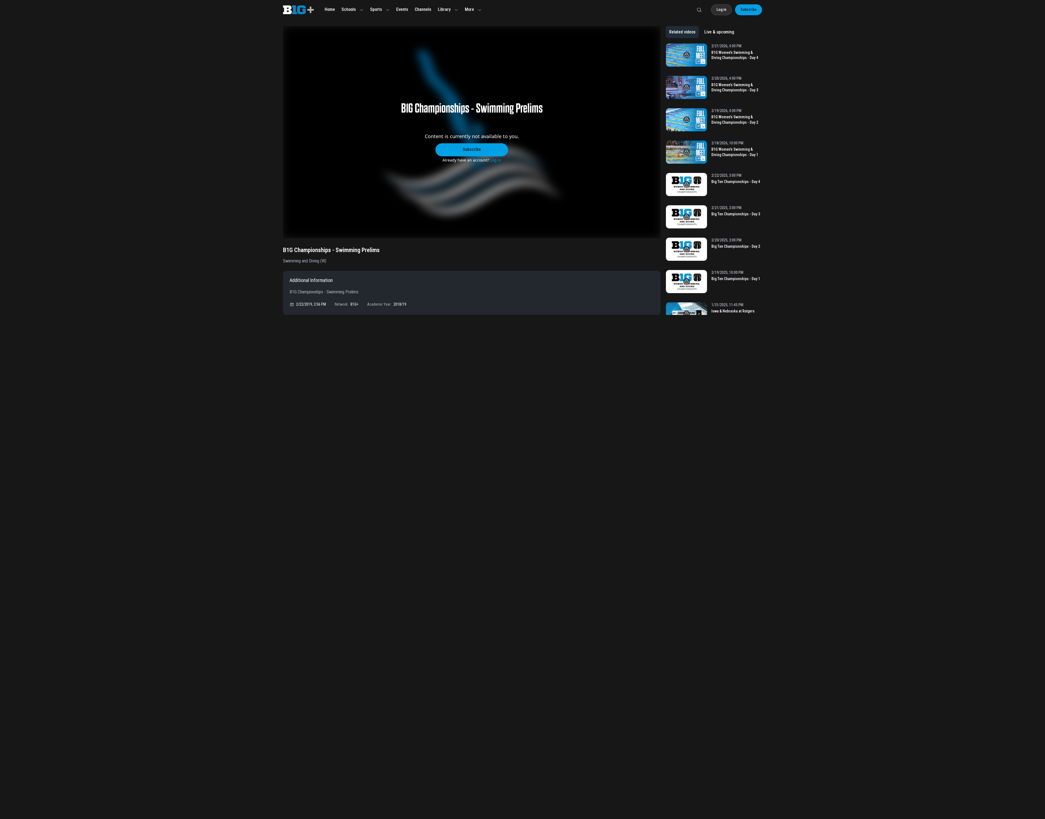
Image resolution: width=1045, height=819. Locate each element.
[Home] (298, 9)
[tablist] (701, 32)
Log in (495, 160)
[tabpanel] (714, 179)
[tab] (682, 32)
